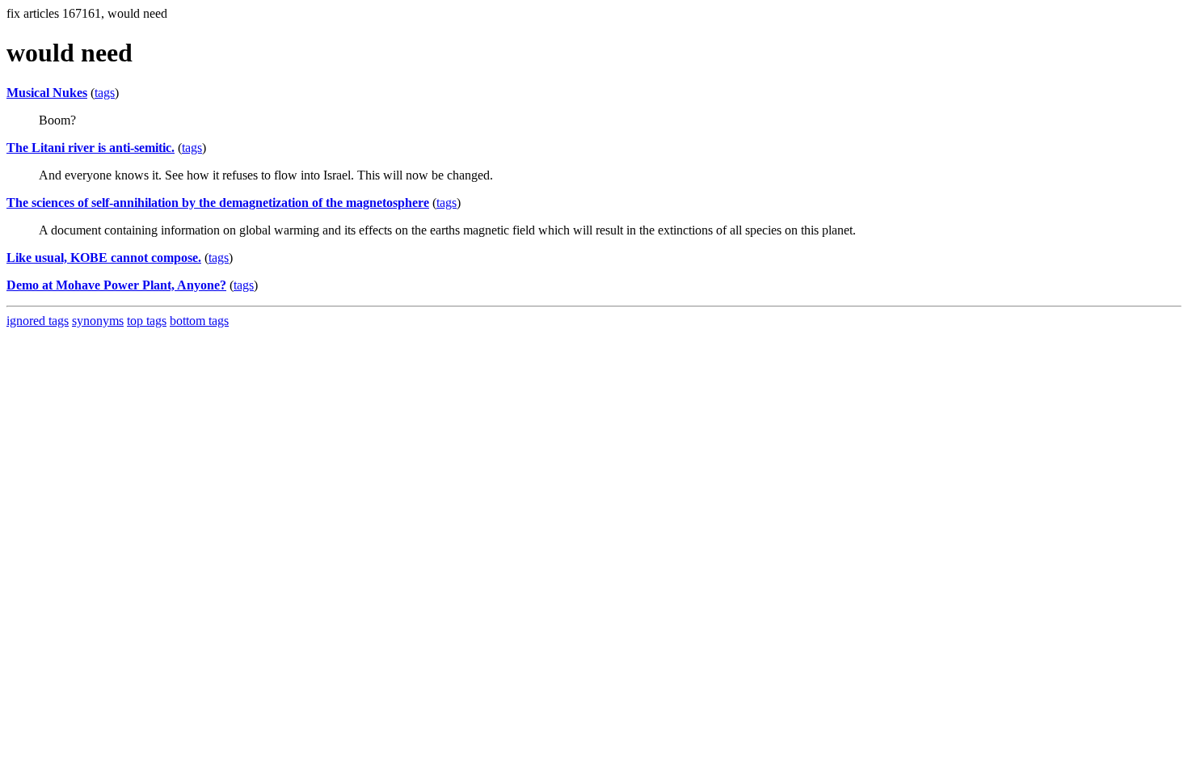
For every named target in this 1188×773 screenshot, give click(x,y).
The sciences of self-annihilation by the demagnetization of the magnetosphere (217, 202)
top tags (146, 320)
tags (105, 92)
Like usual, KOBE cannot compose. (103, 257)
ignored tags (37, 320)
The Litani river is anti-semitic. (90, 147)
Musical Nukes (46, 92)
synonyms (98, 320)
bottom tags (199, 320)
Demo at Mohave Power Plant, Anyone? (116, 285)
